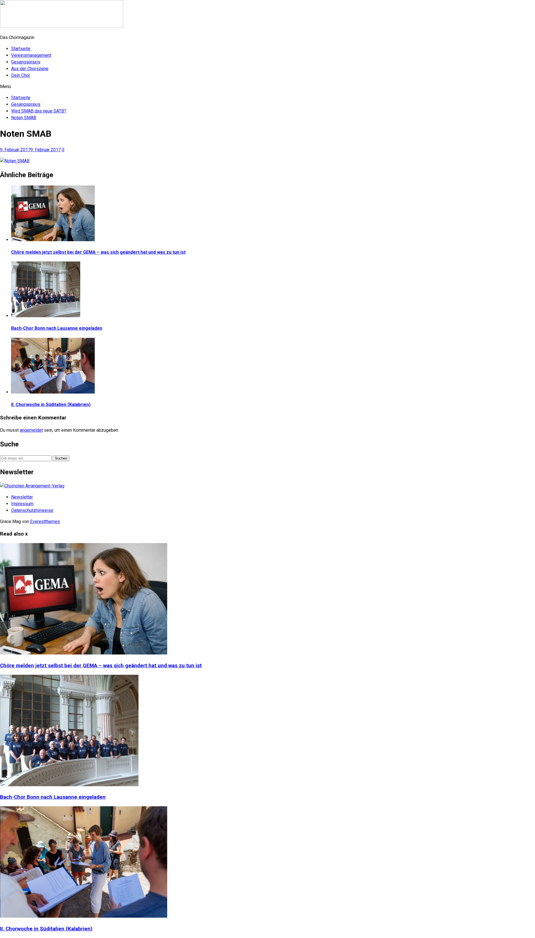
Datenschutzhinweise (32, 510)
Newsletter (22, 497)
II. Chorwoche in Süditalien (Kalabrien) (51, 404)
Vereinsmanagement (31, 55)
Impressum (22, 503)
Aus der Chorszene (29, 68)
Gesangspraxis (25, 62)
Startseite (20, 48)
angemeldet (31, 430)
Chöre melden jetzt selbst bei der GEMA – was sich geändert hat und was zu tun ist (98, 252)
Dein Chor (20, 75)
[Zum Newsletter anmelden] (32, 485)
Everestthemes (45, 521)
